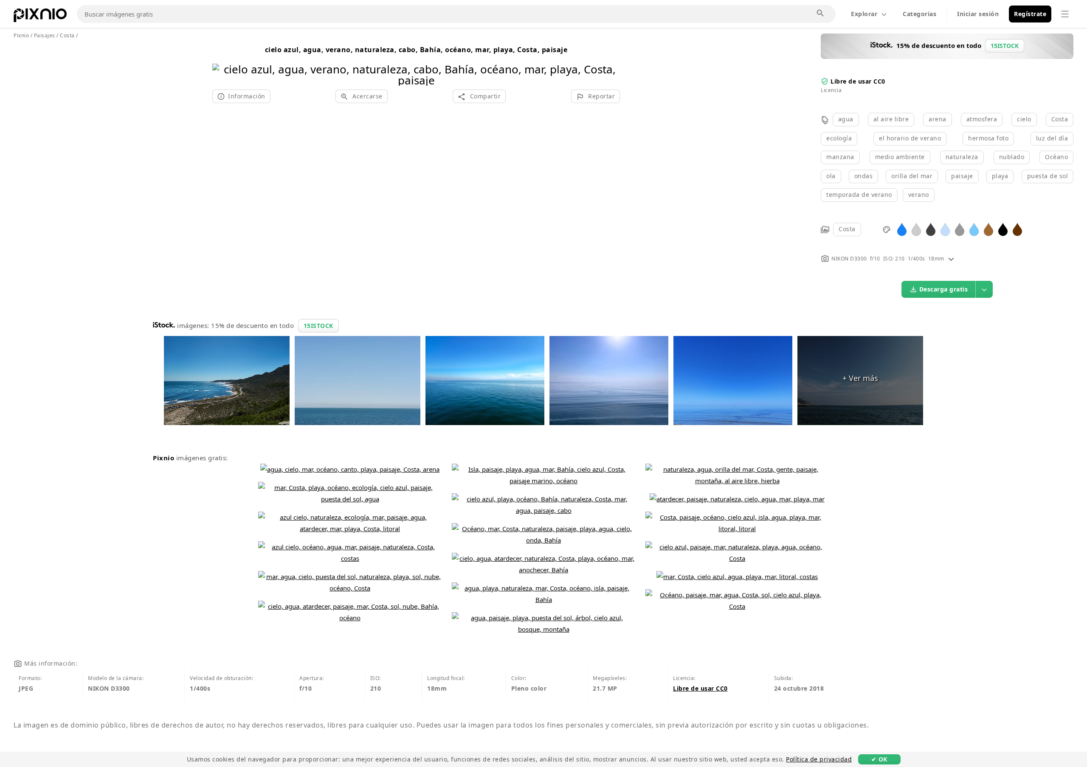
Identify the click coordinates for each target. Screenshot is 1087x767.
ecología (839, 138)
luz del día (1052, 138)
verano (918, 194)
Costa (1059, 119)
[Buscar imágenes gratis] (820, 14)
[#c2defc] (945, 229)
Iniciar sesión (978, 14)
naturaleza (962, 157)
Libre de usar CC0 (858, 81)
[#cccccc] (916, 229)
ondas (863, 176)
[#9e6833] (988, 229)
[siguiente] (610, 64)
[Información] (951, 258)
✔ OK (879, 759)
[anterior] (221, 64)
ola (831, 176)
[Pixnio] (40, 16)
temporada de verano (859, 194)
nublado (1012, 157)
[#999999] (959, 229)
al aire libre (891, 119)
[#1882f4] (901, 229)
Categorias (919, 14)
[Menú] (1064, 14)
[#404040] (930, 229)
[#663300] (1017, 229)
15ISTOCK (318, 326)
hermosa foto (988, 138)
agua (845, 119)
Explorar (864, 14)
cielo (1024, 119)
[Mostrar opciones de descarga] (984, 289)
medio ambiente (900, 157)
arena (937, 119)
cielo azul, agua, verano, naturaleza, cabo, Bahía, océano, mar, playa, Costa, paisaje (416, 49)
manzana (840, 157)
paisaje (962, 176)
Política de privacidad (819, 759)
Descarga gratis (943, 289)
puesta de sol (1047, 176)
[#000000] (1002, 229)
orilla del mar (911, 176)
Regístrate (1030, 14)
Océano (1056, 157)
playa (1000, 176)
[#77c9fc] (974, 229)
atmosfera (981, 119)
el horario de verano (910, 138)
